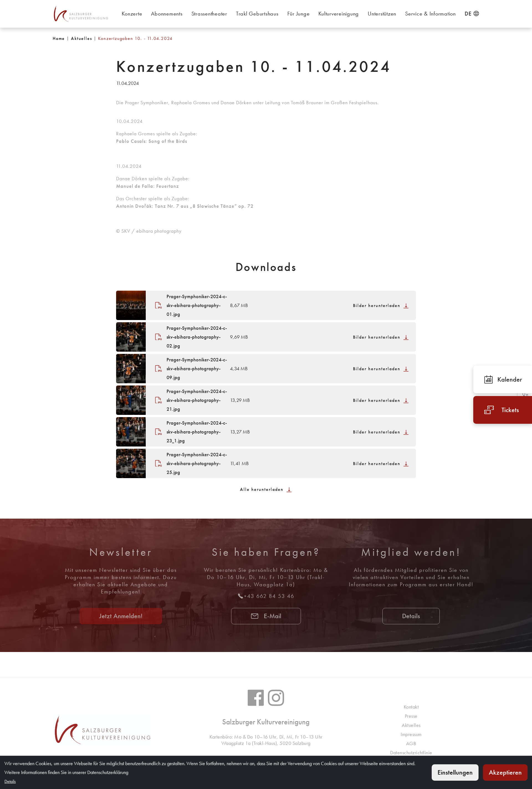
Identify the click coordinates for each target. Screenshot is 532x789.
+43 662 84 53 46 (269, 596)
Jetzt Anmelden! (120, 616)
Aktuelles (81, 38)
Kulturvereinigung (338, 13)
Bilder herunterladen (377, 305)
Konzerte (132, 13)
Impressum (411, 734)
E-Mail (271, 616)
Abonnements (166, 13)
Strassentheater (209, 13)
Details (411, 616)
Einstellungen (455, 772)
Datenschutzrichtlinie (411, 752)
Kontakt (411, 707)
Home (59, 38)
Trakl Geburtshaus (257, 13)
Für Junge (298, 13)
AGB (411, 743)
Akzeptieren (505, 772)
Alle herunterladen (262, 489)
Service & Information (430, 13)
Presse (411, 716)
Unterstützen (382, 13)
